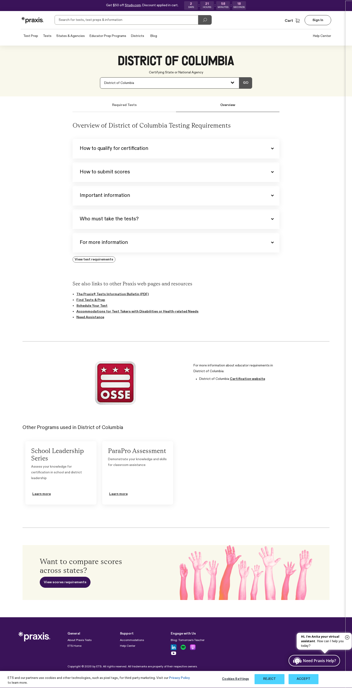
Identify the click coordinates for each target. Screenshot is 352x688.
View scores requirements (65, 582)
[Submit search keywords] (205, 20)
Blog (153, 36)
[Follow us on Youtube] (173, 653)
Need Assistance (90, 317)
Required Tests (124, 105)
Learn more (41, 494)
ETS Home (74, 646)
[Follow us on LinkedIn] (173, 647)
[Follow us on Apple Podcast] (193, 647)
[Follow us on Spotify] (183, 647)
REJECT (269, 679)
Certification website (247, 379)
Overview (227, 105)
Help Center (322, 36)
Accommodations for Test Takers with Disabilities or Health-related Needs (137, 311)
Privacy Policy (179, 678)
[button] (293, 21)
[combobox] (176, 82)
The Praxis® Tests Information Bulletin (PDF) (112, 294)
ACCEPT (303, 679)
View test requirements (94, 259)
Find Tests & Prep (90, 300)
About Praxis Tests (79, 640)
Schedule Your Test (92, 305)
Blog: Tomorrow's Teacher (187, 640)
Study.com (133, 5)
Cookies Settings (235, 679)
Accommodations (132, 640)
